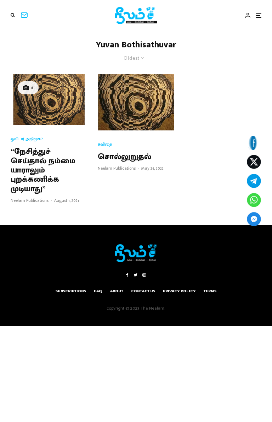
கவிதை (105, 144)
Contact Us (143, 291)
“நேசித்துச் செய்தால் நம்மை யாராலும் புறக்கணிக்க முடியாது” (43, 170)
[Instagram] (144, 275)
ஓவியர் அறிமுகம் (27, 139)
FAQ (98, 291)
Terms (210, 291)
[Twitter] (135, 275)
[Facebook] (127, 275)
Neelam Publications (30, 200)
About (116, 291)
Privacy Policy (179, 291)
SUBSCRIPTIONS (71, 291)
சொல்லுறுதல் (124, 157)
